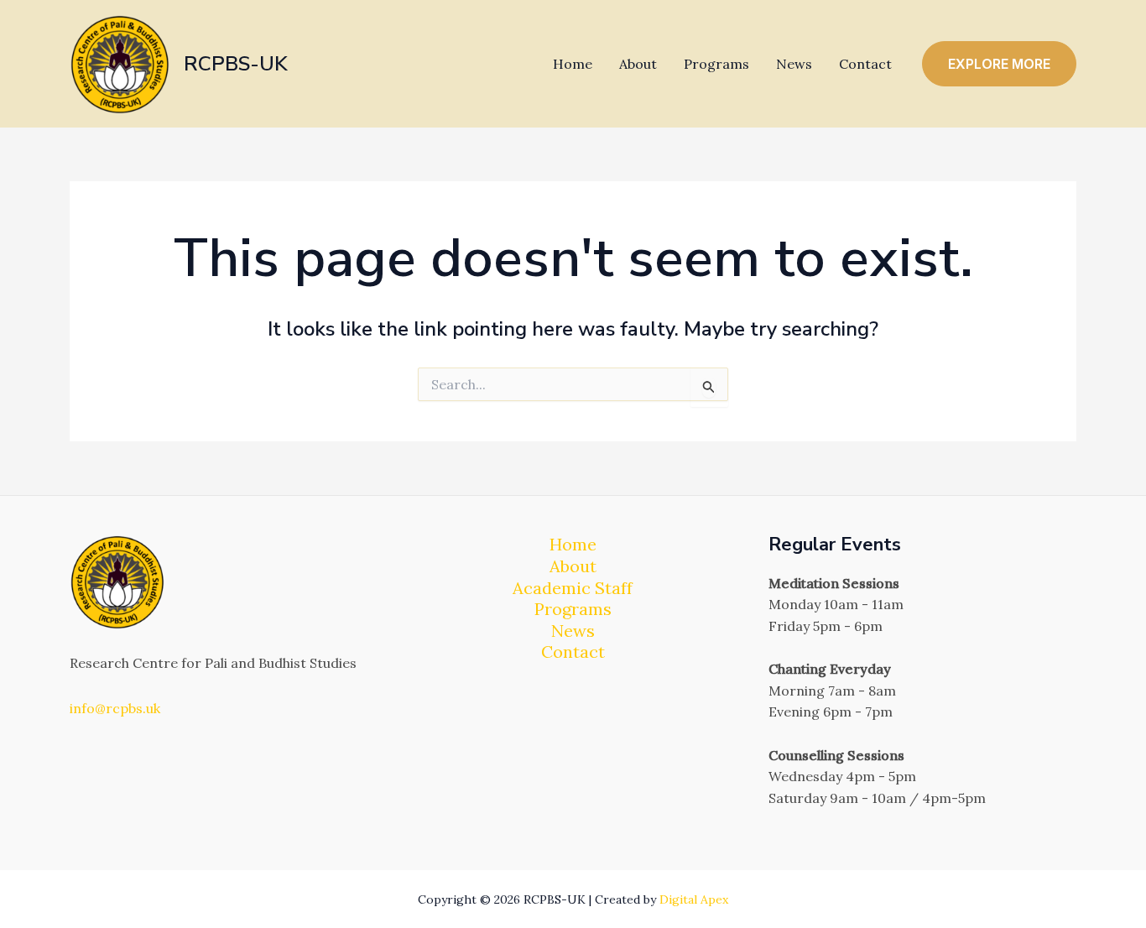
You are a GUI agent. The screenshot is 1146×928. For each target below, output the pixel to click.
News (794, 63)
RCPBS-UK (236, 63)
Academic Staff (573, 587)
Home (572, 63)
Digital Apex (693, 899)
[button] (999, 64)
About (638, 63)
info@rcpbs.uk (115, 708)
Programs (716, 63)
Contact (865, 63)
